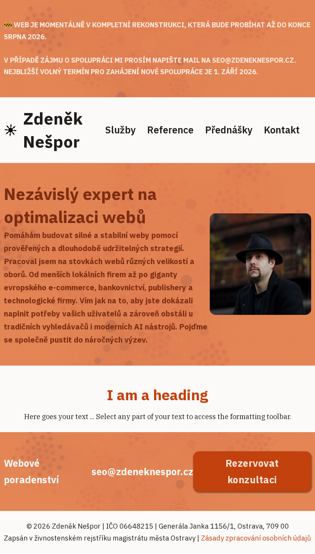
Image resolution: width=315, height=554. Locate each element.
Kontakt (282, 129)
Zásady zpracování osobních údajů (256, 538)
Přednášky (228, 129)
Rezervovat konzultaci (252, 471)
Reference (170, 129)
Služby (120, 129)
